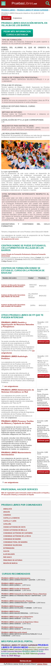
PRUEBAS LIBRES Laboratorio (11, 583)
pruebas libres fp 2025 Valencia (23, 653)
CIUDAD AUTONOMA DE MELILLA (15, 530)
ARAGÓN (6, 512)
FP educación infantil (8, 494)
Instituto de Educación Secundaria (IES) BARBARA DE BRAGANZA (13, 285)
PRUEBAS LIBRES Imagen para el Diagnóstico (17, 616)
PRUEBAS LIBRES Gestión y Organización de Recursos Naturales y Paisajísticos (17, 324)
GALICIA (6, 551)
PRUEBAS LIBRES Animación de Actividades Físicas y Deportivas (24, 594)
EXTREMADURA (8, 548)
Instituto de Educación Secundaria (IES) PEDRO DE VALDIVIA (13, 295)
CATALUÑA (7, 524)
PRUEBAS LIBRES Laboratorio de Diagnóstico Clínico (19, 622)
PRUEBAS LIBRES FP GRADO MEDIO (24, 646)
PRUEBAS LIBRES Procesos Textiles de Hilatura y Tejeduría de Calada (17, 422)
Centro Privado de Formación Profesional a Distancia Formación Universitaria (23, 255)
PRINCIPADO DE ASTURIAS (12, 560)
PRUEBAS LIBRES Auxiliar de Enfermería (15, 588)
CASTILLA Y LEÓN (9, 521)
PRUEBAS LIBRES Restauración (12, 606)
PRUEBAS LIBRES (8, 10)
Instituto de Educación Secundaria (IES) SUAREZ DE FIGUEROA (13, 305)
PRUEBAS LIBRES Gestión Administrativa (15, 578)
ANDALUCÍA (7, 509)
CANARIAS (7, 515)
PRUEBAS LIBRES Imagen (38, 648)
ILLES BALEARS (9, 554)
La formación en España (25, 494)
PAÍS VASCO (7, 557)
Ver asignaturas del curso (10, 239)
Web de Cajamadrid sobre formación (13, 493)
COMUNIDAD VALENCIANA (12, 545)
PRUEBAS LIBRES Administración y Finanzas (17, 601)
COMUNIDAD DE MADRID (12, 539)
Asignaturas (17, 18)
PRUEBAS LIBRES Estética (10, 611)
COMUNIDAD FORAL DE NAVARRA (15, 542)
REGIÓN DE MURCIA (10, 563)
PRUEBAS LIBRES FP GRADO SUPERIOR (32, 10)
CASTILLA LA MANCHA (11, 518)
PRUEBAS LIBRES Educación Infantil (14, 632)
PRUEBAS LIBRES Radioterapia (12, 627)
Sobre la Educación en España (38, 493)
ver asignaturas (11, 386)
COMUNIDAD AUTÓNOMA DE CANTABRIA (18, 533)
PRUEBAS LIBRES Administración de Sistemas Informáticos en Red (17, 391)
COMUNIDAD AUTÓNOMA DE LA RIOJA (17, 536)
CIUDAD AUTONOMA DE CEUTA (14, 527)
